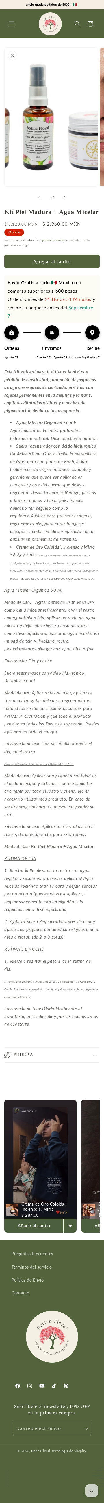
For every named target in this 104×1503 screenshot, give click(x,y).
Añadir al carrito (34, 1225)
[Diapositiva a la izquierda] (39, 197)
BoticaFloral (41, 1451)
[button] (11, 24)
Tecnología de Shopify (69, 1451)
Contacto (20, 1292)
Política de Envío (28, 1279)
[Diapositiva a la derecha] (64, 197)
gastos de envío (53, 240)
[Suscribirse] (85, 1428)
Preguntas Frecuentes (32, 1253)
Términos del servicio (32, 1267)
